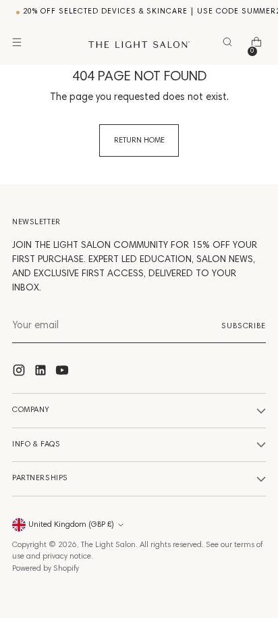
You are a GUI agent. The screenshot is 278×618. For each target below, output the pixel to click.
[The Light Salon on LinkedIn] (42, 373)
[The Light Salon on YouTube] (63, 373)
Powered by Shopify (45, 569)
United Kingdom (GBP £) (71, 525)
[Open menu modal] (19, 45)
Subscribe (243, 326)
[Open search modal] (230, 45)
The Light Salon (108, 545)
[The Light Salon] (139, 44)
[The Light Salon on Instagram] (20, 373)
